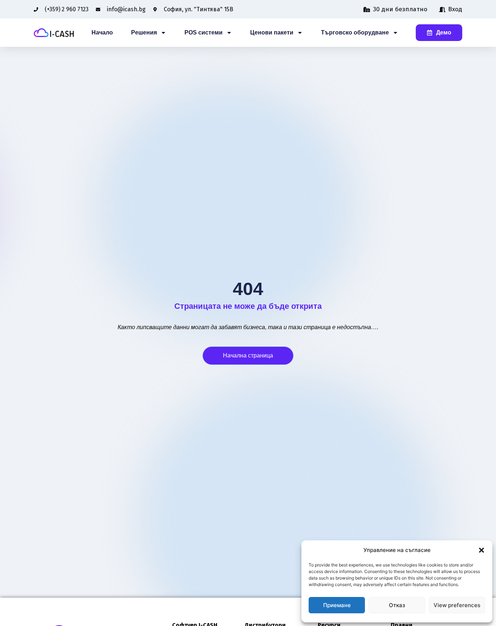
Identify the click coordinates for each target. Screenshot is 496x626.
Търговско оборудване (355, 32)
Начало (102, 32)
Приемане (337, 605)
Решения (144, 32)
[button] (481, 550)
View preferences (457, 605)
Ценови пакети (271, 32)
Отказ (397, 605)
